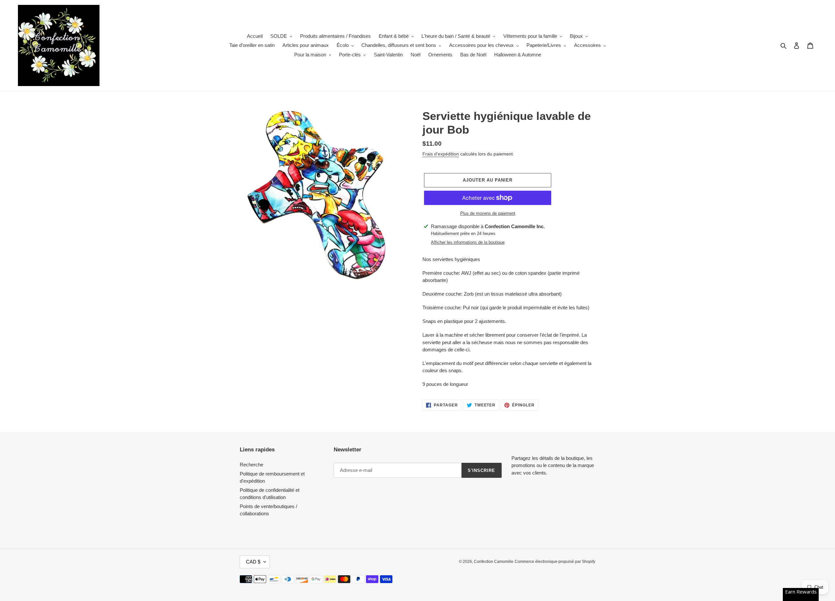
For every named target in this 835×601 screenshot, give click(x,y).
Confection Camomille (493, 561)
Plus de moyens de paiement (487, 213)
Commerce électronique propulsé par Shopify (555, 561)
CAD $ (253, 561)
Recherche (251, 464)
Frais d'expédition (440, 153)
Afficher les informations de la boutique (468, 242)
